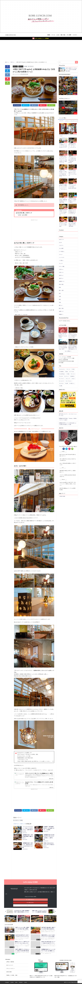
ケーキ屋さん (61, 251)
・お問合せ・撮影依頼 (10, 961)
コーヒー (61, 254)
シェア (7, 67)
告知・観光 (61, 284)
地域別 (48, 34)
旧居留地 (61, 371)
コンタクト (75, 34)
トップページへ (31, 905)
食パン (74, 378)
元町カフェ (72, 383)
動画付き (72, 376)
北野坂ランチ (61, 281)
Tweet (7, 71)
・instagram (6, 982)
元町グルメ (61, 275)
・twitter (15, 982)
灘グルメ (61, 305)
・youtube (12, 982)
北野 (67, 383)
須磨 (61, 385)
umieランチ (61, 239)
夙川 (60, 293)
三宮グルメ (15, 66)
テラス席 (72, 371)
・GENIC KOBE (62, 496)
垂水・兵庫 (61, 290)
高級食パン (61, 314)
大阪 (60, 296)
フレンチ (61, 263)
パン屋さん (61, 260)
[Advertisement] (41, 50)
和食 (26, 66)
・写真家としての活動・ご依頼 (11, 975)
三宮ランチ (21, 66)
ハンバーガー (61, 257)
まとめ (58, 34)
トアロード (31, 66)
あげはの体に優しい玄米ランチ (24, 212)
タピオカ (61, 383)
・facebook (20, 982)
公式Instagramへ (31, 899)
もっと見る (67, 351)
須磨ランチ (61, 311)
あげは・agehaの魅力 (22, 214)
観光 (67, 371)
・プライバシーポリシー (10, 968)
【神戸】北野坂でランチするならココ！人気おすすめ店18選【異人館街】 (71, 69)
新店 (60, 299)
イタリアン (61, 245)
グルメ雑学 (69, 34)
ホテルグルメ (62, 369)
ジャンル (53, 34)
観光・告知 (63, 34)
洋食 (60, 302)
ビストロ (67, 376)
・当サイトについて (9, 965)
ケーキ (69, 369)
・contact (25, 982)
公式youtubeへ (31, 902)
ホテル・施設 (61, 266)
